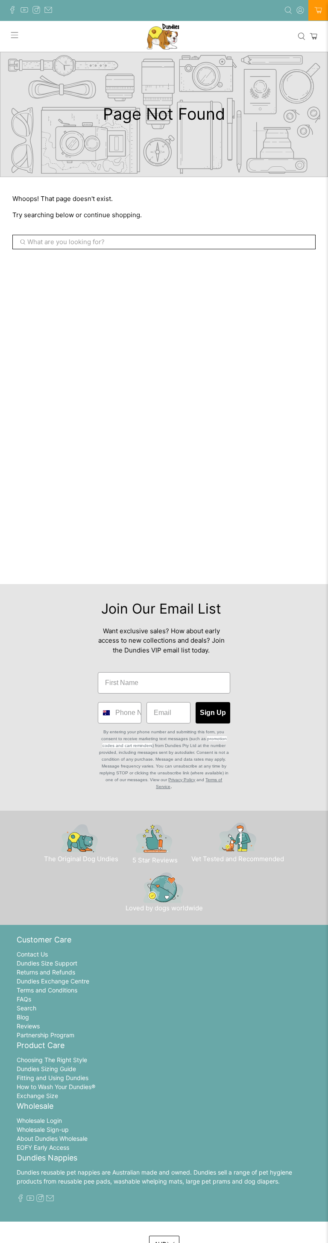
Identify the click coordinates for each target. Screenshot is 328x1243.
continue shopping (112, 215)
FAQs (24, 999)
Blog (23, 1017)
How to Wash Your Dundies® (56, 1086)
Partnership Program (45, 1035)
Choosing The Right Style (52, 1059)
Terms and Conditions (47, 990)
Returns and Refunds (46, 972)
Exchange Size (37, 1095)
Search (26, 1008)
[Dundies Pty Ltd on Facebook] (14, 11)
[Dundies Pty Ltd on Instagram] (38, 11)
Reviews (28, 1026)
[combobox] (104, 713)
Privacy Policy (181, 779)
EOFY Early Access (43, 1147)
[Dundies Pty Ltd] (164, 36)
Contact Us (32, 954)
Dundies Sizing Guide (46, 1068)
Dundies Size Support (47, 963)
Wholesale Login (39, 1120)
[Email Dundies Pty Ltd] (50, 11)
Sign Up (213, 712)
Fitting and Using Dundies (52, 1077)
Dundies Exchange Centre (53, 981)
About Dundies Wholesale (52, 1138)
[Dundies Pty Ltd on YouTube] (26, 11)
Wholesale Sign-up (43, 1129)
